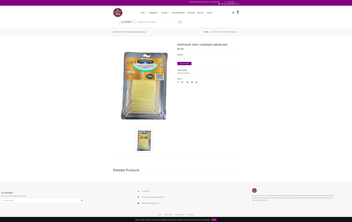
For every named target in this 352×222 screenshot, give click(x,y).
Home (206, 32)
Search (160, 215)
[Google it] (182, 82)
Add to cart (184, 63)
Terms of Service (180, 215)
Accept (214, 220)
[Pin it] (192, 82)
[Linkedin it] (196, 82)
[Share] (177, 82)
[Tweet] (187, 82)
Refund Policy (168, 215)
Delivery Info (190, 215)
